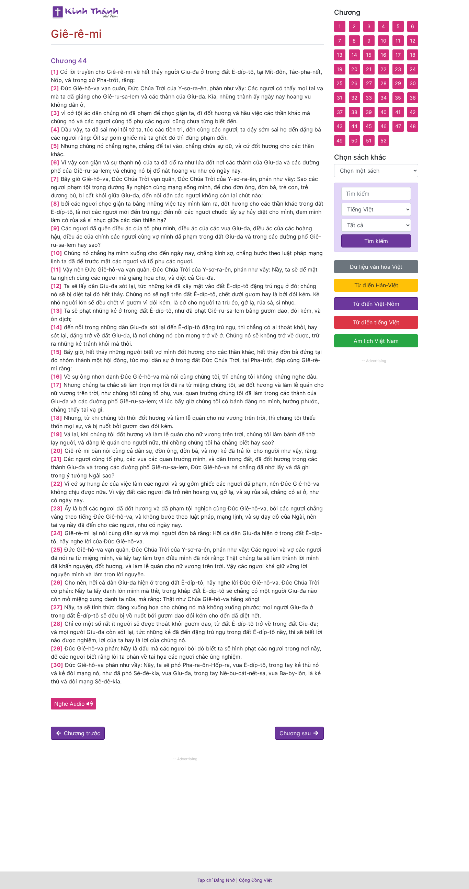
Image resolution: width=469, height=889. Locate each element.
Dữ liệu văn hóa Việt (376, 266)
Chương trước (81, 733)
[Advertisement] (187, 811)
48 (413, 126)
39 (369, 112)
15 (368, 55)
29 (398, 83)
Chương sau (295, 733)
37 (340, 112)
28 (383, 83)
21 (368, 69)
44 (354, 126)
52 (383, 140)
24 (413, 69)
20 (354, 69)
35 (398, 98)
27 (369, 83)
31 (339, 98)
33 (369, 98)
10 (383, 41)
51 (368, 140)
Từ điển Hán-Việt (376, 285)
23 (398, 69)
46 (383, 126)
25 (339, 83)
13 (339, 55)
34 (383, 98)
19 (339, 69)
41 (398, 112)
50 (354, 140)
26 (354, 83)
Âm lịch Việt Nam (376, 340)
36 (413, 98)
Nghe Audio (69, 703)
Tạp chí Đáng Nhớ (216, 880)
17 (398, 55)
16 (383, 55)
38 (354, 112)
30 (413, 83)
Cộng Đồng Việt (255, 880)
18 (412, 55)
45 (369, 126)
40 (383, 112)
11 (398, 41)
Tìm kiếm (376, 241)
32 (354, 98)
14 (354, 55)
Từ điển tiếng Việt (376, 322)
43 (339, 126)
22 (383, 69)
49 (339, 140)
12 (412, 41)
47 (398, 126)
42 (413, 112)
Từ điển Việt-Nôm (376, 303)
